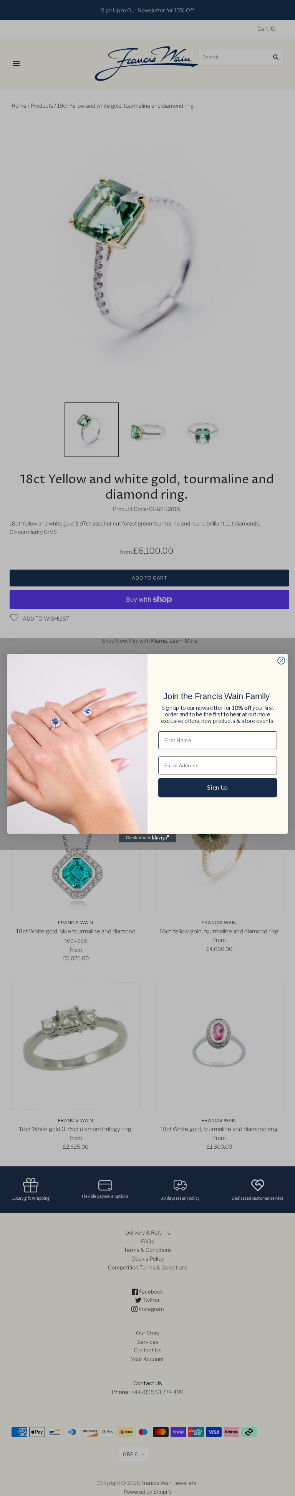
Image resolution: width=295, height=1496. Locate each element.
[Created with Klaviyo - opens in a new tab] (147, 837)
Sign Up (217, 787)
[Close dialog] (281, 660)
